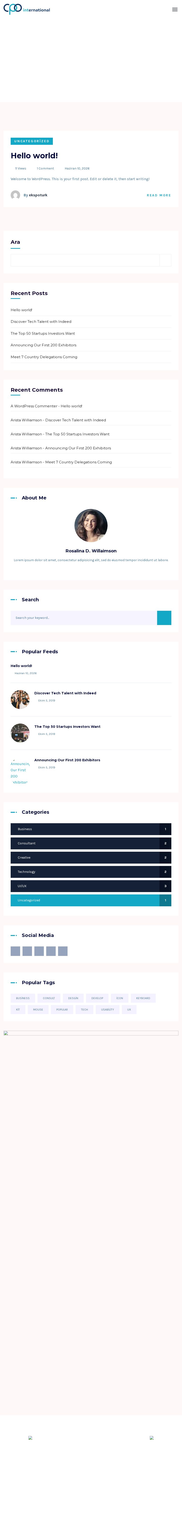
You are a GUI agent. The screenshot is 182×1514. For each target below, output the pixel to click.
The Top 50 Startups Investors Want (43, 333)
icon (119, 998)
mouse (38, 1009)
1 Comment (45, 168)
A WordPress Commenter (34, 406)
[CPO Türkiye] (19, 9)
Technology (92, 872)
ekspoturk (38, 195)
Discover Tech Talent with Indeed (41, 321)
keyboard (143, 998)
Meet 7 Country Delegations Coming (44, 357)
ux (129, 1009)
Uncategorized (31, 141)
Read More (159, 195)
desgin (73, 998)
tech (84, 1009)
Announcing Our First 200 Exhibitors (43, 345)
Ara (15, 242)
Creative (92, 858)
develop (97, 998)
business (23, 998)
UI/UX (92, 886)
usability (107, 1009)
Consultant (92, 843)
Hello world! (34, 155)
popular (62, 1009)
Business (92, 829)
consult (49, 998)
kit (18, 1009)
